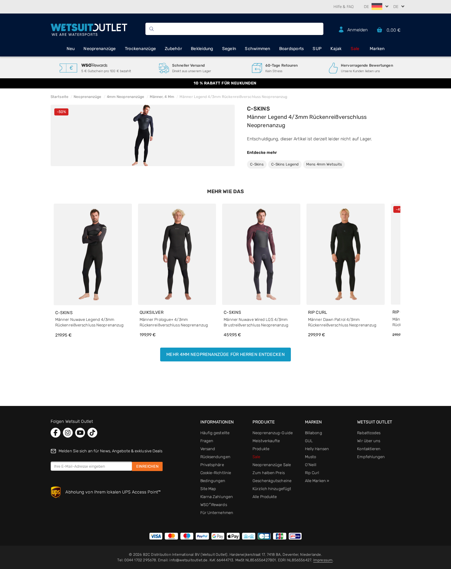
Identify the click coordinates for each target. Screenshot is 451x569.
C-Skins (258, 108)
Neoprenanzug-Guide (272, 433)
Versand (207, 448)
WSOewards (213, 504)
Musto (310, 456)
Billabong (313, 433)
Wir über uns (368, 440)
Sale (355, 48)
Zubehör (173, 48)
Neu (71, 48)
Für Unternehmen (216, 512)
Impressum (323, 560)
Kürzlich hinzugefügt (271, 488)
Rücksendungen (215, 456)
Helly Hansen (317, 448)
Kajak (335, 48)
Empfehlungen (371, 456)
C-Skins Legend (285, 164)
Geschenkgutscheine (271, 480)
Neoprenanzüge (99, 48)
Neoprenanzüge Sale (271, 464)
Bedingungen (213, 480)
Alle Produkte (264, 496)
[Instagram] (68, 433)
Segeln (229, 48)
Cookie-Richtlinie (215, 472)
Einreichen (147, 466)
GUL (309, 440)
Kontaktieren (368, 448)
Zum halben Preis (268, 472)
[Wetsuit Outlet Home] (89, 29)
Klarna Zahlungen (216, 496)
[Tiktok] (92, 433)
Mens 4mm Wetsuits (324, 164)
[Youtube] (80, 433)
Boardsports (291, 48)
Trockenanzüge (140, 48)
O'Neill (311, 464)
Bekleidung (202, 48)
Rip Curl (312, 472)
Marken (377, 48)
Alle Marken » (317, 480)
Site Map (208, 488)
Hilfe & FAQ (343, 6)
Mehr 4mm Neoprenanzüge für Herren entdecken (225, 354)
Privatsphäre (212, 464)
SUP (317, 48)
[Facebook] (55, 433)
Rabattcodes (368, 433)
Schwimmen (257, 48)
